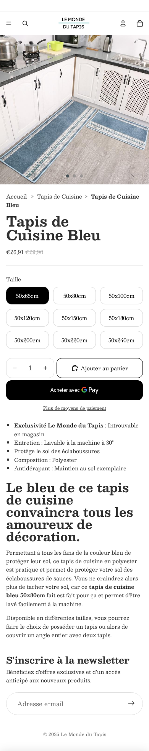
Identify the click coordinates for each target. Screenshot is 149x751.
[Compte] (123, 23)
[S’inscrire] (131, 704)
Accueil (16, 196)
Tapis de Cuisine (59, 196)
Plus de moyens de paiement (74, 408)
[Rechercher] (25, 23)
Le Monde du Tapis (83, 734)
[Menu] (9, 23)
